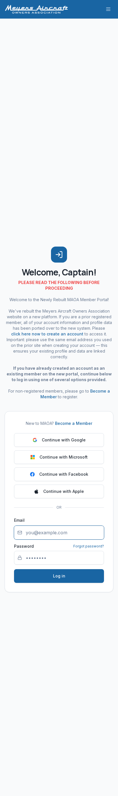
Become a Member (73, 423)
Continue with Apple (63, 491)
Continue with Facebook (63, 474)
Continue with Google (64, 439)
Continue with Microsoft (64, 457)
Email (19, 520)
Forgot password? (88, 546)
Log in (59, 575)
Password (24, 546)
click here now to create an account (47, 333)
